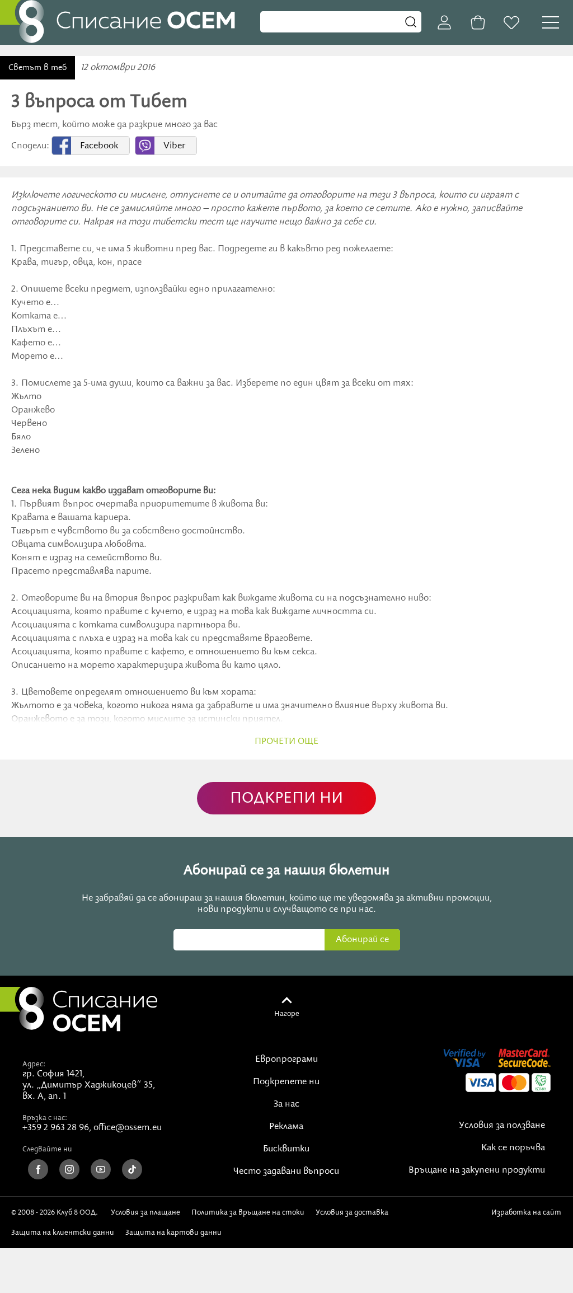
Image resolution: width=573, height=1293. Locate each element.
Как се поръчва (513, 1148)
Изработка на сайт (526, 1217)
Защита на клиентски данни (62, 1232)
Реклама (286, 1126)
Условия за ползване (502, 1125)
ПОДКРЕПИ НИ (286, 798)
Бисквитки (286, 1149)
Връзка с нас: (44, 1117)
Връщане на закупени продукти (476, 1170)
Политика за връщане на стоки (247, 1212)
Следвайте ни (47, 1149)
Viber (174, 146)
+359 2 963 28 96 (55, 1127)
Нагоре (286, 1013)
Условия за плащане (145, 1212)
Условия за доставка (352, 1212)
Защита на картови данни (173, 1232)
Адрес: (33, 1064)
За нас (286, 1104)
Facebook (99, 146)
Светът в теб (37, 68)
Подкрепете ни (286, 1082)
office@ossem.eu (127, 1127)
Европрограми (286, 1059)
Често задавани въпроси (286, 1171)
